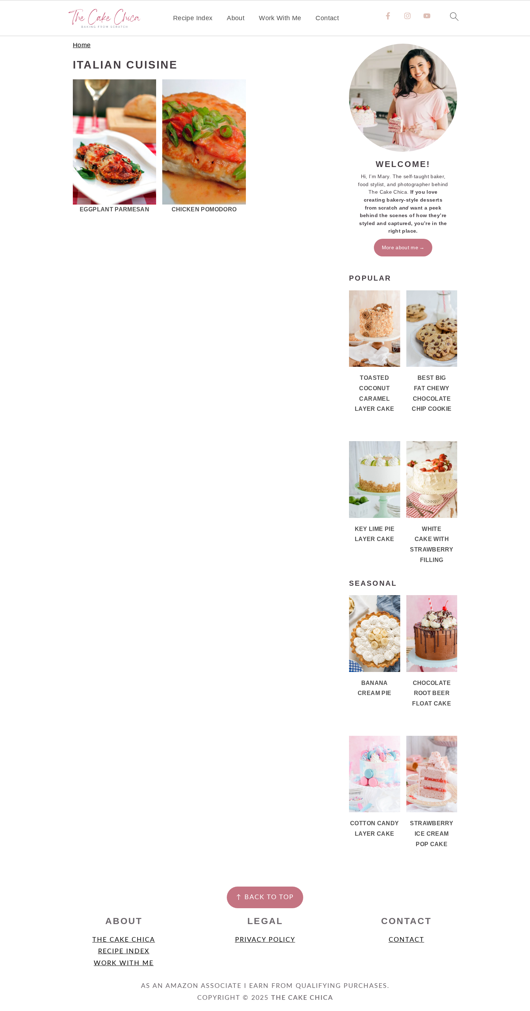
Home (81, 45)
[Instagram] (407, 16)
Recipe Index (192, 18)
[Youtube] (427, 16)
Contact (327, 18)
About (235, 18)
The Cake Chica (123, 940)
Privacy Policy (265, 940)
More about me (400, 247)
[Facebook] (388, 16)
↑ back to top (265, 897)
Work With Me (280, 18)
